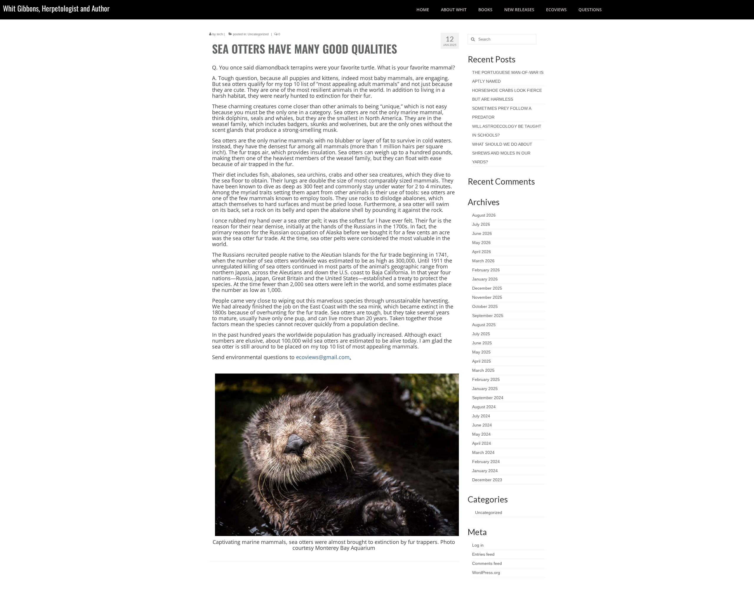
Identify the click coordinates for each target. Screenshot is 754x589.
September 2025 (487, 315)
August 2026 (484, 215)
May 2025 (481, 352)
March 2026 (483, 260)
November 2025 (487, 297)
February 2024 (486, 461)
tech (220, 34)
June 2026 (482, 233)
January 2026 (485, 279)
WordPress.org (486, 572)
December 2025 (487, 288)
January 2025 (485, 388)
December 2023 (487, 479)
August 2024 (484, 406)
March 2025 (483, 370)
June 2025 (482, 343)
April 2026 (481, 251)
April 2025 (481, 361)
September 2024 (487, 397)
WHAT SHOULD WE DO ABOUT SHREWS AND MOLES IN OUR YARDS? (502, 153)
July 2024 (481, 416)
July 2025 (481, 333)
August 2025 (484, 324)
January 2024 (485, 470)
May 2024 (481, 434)
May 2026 (481, 242)
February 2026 (486, 270)
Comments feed (487, 563)
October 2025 (485, 306)
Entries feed (483, 554)
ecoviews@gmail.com (323, 357)
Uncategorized (258, 34)
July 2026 (481, 224)
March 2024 (483, 452)
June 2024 (482, 425)
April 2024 (481, 443)
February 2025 (486, 379)
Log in (478, 545)
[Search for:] (502, 39)
